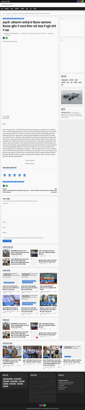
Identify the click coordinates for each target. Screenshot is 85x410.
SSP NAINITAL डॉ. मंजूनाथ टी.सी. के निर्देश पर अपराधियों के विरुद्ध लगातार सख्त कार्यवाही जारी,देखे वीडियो (6, 253)
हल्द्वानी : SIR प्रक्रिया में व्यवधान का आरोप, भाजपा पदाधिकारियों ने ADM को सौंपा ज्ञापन (34, 253)
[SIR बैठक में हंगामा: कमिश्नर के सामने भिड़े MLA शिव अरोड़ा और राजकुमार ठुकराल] (72, 352)
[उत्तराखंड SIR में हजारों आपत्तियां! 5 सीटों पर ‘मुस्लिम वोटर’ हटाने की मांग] (11, 300)
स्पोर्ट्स (34, 8)
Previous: (16, 190)
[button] (83, 8)
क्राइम (12, 8)
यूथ (30, 8)
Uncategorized (65, 80)
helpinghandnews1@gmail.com (11, 33)
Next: (43, 190)
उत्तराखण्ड (7, 8)
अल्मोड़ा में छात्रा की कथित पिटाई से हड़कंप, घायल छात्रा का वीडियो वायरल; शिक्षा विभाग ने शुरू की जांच (11, 287)
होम (2, 8)
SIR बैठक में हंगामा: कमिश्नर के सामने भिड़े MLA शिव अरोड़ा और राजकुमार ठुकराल (34, 262)
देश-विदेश (17, 8)
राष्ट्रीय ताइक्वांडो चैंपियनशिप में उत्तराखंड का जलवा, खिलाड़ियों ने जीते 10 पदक (48, 287)
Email (4, 227)
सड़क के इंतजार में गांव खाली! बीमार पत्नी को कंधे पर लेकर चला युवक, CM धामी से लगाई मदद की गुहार (29, 309)
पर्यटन (27, 8)
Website (5, 232)
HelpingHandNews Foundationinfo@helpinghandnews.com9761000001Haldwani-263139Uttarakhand (66, 385)
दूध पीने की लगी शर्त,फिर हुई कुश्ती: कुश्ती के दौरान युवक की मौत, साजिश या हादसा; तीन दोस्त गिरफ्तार (29, 287)
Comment (5, 203)
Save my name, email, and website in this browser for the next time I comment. (23, 238)
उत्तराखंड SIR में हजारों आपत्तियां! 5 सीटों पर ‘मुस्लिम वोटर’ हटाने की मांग (10, 308)
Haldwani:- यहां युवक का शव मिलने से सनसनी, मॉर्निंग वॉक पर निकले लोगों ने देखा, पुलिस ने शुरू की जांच (48, 309)
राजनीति (22, 8)
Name (5, 222)
